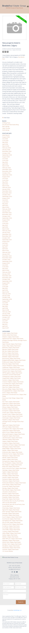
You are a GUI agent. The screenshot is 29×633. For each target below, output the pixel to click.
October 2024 (6, 173)
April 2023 (5, 205)
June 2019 (5, 286)
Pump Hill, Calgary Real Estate (10, 486)
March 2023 (5, 207)
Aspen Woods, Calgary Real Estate (11, 344)
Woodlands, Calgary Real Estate (11, 547)
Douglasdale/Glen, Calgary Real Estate (13, 391)
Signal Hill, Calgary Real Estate (10, 510)
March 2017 (5, 328)
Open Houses (6, 128)
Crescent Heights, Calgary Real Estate (13, 382)
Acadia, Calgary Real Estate (9, 333)
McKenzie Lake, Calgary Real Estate (12, 452)
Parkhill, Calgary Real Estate (10, 477)
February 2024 (6, 187)
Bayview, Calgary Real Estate (10, 349)
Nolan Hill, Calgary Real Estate (10, 466)
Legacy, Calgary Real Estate (10, 441)
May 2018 (5, 306)
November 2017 (6, 315)
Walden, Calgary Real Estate (10, 537)
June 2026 (5, 140)
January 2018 (6, 313)
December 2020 (7, 256)
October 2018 (6, 297)
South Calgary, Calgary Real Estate (12, 517)
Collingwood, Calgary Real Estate (11, 376)
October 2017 (6, 317)
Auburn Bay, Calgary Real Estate (11, 346)
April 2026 (5, 144)
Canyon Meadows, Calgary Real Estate (13, 365)
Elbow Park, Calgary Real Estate (11, 405)
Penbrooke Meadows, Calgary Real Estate (14, 482)
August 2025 (6, 157)
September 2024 (7, 175)
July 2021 (5, 243)
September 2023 (7, 196)
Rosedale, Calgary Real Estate (10, 497)
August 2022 (6, 220)
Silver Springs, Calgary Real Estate (11, 511)
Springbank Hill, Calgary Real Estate (12, 520)
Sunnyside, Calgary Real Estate (11, 528)
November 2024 (7, 171)
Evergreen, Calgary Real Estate (11, 410)
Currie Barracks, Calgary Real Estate (12, 383)
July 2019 (5, 284)
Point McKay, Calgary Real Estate (11, 484)
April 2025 (5, 164)
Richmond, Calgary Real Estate (11, 495)
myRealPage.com (17, 610)
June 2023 (5, 202)
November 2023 (7, 193)
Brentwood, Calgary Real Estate (11, 358)
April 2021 (5, 248)
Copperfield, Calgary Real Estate (11, 378)
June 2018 (5, 304)
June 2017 (5, 322)
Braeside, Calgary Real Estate (10, 356)
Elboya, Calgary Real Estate (10, 407)
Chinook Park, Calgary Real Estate (11, 371)
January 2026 (6, 149)
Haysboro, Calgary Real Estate (10, 419)
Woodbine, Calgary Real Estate (11, 546)
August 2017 (5, 319)
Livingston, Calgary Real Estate (10, 443)
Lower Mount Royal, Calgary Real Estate (13, 445)
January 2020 (6, 274)
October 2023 (6, 194)
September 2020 (7, 261)
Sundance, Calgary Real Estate (11, 526)
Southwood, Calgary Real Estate (11, 519)
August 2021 (5, 241)
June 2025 (5, 160)
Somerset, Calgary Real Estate (10, 515)
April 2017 (5, 326)
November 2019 (6, 277)
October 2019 (6, 279)
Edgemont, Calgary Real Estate (11, 403)
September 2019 (7, 281)
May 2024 (5, 182)
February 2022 (6, 230)
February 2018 (6, 312)
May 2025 (5, 162)
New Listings (5, 126)
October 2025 (6, 153)
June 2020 (5, 266)
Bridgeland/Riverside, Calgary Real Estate (14, 360)
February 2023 (6, 209)
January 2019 (6, 295)
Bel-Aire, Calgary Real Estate (10, 351)
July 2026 (5, 139)
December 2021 (6, 234)
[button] (12, 572)
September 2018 (7, 299)
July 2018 (5, 303)
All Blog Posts (6, 123)
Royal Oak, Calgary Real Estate (11, 499)
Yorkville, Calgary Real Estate (10, 549)
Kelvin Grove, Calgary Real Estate (11, 432)
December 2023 (7, 191)
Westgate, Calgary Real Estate (10, 540)
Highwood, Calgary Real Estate (11, 425)
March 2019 (5, 292)
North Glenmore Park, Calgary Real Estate (14, 468)
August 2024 (6, 176)
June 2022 (5, 223)
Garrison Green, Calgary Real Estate (12, 414)
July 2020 (5, 265)
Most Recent (6, 135)
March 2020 (5, 270)
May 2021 (5, 247)
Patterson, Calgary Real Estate (10, 481)
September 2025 (7, 155)
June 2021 (5, 245)
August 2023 (6, 198)
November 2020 (7, 257)
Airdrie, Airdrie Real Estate (9, 335)
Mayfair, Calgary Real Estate (10, 450)
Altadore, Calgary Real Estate (10, 337)
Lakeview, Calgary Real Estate (10, 439)
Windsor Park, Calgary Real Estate (11, 544)
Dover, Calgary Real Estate (9, 392)
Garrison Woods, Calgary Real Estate (12, 416)
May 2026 (5, 142)
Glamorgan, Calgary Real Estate (11, 418)
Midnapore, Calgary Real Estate (11, 455)
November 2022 (7, 214)
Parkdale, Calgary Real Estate (10, 475)
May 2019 (5, 288)
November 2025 (6, 151)
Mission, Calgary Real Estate (10, 459)
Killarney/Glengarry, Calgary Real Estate (13, 434)
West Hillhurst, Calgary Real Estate (12, 538)
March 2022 (5, 229)
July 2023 (5, 200)
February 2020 (6, 272)
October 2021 (6, 238)
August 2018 (6, 301)
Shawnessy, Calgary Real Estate (11, 508)
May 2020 (5, 268)
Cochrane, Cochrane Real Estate (11, 374)
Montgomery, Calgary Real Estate (11, 461)
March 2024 (5, 185)
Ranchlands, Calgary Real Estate (11, 490)
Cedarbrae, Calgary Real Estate (11, 367)
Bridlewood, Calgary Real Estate (11, 362)
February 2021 (6, 252)
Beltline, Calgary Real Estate (10, 353)
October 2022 (6, 216)
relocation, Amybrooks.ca (9, 492)
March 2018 (5, 310)
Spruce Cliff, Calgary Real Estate (11, 522)
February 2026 (6, 148)
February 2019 (6, 293)
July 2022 (5, 221)
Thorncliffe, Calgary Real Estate (11, 529)
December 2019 (6, 275)
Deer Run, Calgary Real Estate (10, 387)
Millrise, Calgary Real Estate (10, 457)
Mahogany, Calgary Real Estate (11, 446)
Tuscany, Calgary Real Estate (10, 531)
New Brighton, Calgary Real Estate (12, 464)
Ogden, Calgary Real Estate (10, 472)
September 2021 (7, 239)
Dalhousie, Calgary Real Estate (10, 385)
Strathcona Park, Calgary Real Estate (12, 524)
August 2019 (5, 283)
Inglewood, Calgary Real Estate (11, 430)
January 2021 (6, 254)
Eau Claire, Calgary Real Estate (10, 401)
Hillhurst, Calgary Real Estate (10, 427)
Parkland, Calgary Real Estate (10, 479)
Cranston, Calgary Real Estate (10, 380)
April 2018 (5, 308)
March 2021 (5, 250)
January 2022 (6, 232)
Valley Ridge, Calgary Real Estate (11, 533)
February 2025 (6, 167)
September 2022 (7, 218)
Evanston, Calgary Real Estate (10, 409)
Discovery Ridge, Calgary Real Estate (12, 389)
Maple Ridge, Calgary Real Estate (11, 448)
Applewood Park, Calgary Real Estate (12, 338)
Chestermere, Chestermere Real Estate (13, 369)
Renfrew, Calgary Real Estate (10, 493)
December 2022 (7, 212)
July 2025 (5, 158)
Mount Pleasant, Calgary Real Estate (12, 463)
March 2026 (5, 146)
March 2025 (5, 166)
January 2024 (6, 189)
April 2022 (5, 227)
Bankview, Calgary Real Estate (14, 49)
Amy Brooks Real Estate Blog (10, 124)
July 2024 (5, 178)
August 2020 (6, 263)
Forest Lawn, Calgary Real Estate (11, 412)
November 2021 (6, 236)
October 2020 (6, 259)
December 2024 (7, 169)
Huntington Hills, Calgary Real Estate (12, 428)
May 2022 (5, 225)
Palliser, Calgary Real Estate (10, 473)
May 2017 (5, 324)
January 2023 (6, 211)
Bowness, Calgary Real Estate (10, 355)
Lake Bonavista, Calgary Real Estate (12, 437)
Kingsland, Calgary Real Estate (10, 436)
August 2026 (6, 137)
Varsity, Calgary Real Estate (9, 535)
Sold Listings (5, 130)
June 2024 (5, 180)
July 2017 (5, 321)
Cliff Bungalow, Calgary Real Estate (12, 373)
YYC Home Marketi (7, 551)
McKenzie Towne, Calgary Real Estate (12, 454)
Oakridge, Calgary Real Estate (10, 470)
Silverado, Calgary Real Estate (10, 513)
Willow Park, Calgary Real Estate (11, 542)
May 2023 (5, 203)
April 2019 (5, 290)
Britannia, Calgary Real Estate (10, 364)
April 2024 (5, 184)
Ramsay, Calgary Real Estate (10, 488)
